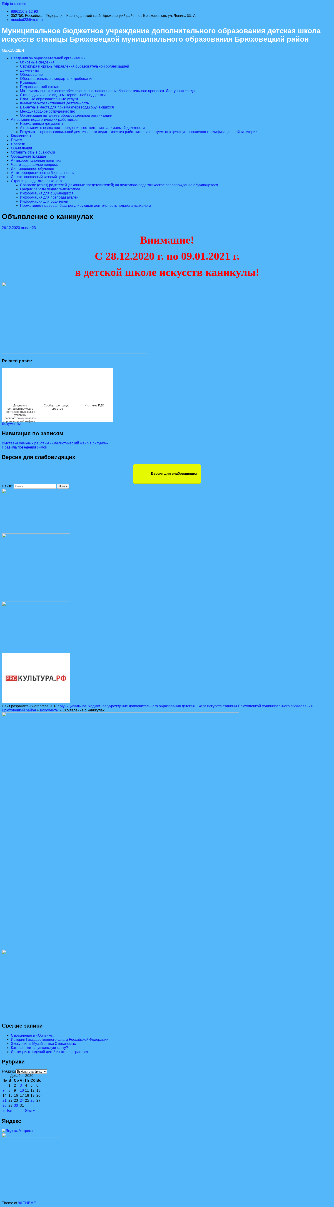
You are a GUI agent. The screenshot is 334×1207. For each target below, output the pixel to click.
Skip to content (14, 4)
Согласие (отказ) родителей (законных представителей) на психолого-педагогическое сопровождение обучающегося (119, 185)
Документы (29, 70)
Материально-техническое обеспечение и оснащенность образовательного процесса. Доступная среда (107, 91)
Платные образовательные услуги (49, 99)
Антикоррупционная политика (36, 160)
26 (32, 1100)
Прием (16, 140)
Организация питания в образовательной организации (66, 115)
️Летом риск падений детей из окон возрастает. (50, 1052)
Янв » (30, 1110)
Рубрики (9, 1071)
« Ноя (7, 1110)
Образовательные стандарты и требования (56, 79)
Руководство (31, 83)
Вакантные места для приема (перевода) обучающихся (67, 107)
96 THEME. (27, 1203)
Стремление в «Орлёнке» (32, 1035)
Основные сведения (37, 62)
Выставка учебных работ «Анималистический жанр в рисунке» (55, 443)
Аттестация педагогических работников (44, 119)
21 (4, 1100)
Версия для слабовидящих (173, 473)
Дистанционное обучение (32, 169)
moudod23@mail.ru (27, 20)
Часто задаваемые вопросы (35, 164)
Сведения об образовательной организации (48, 58)
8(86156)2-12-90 (24, 11)
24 (22, 1100)
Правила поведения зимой (24, 447)
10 (22, 1090)
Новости (18, 144)
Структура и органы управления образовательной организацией (74, 66)
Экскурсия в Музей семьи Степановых (43, 1044)
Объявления (21, 148)
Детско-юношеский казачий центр (39, 177)
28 (4, 1105)
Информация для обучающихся (47, 193)
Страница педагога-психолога (36, 181)
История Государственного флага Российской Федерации (59, 1039)
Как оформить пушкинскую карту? (39, 1048)
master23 (28, 228)
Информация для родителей (44, 201)
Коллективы (21, 136)
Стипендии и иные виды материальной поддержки (63, 95)
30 (16, 1105)
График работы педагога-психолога (50, 189)
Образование (31, 74)
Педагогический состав (39, 87)
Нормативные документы (41, 124)
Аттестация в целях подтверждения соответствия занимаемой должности (82, 128)
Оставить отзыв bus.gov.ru (33, 152)
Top (323, 1196)
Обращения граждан (28, 156)
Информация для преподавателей (49, 197)
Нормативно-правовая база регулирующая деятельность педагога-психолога (85, 205)
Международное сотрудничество (47, 111)
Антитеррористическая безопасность (42, 173)
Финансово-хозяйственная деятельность (54, 103)
